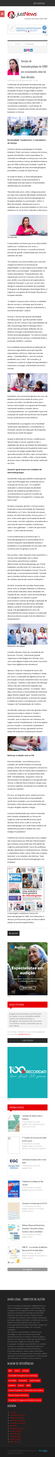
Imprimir (14, 933)
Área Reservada (39, 3)
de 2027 (13, 1425)
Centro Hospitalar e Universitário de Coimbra (26, 1390)
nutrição (25, 1371)
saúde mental (35, 1380)
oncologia (12, 1380)
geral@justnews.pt (24, 1034)
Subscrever (27, 1040)
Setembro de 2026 (17, 1415)
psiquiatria (23, 1380)
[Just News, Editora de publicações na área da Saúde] (27, 16)
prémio (21, 1385)
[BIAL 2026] (27, 29)
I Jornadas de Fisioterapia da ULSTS (34, 1203)
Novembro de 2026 (17, 1420)
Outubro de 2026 (17, 1418)
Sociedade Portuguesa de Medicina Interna (25, 1400)
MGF (10, 1371)
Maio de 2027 (15, 1436)
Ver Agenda (27, 1269)
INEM (28, 1385)
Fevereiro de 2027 (17, 1428)
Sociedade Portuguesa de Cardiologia (23, 1375)
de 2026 (13, 1412)
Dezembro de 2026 (17, 1423)
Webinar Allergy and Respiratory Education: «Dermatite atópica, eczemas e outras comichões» (33, 1228)
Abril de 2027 (15, 1433)
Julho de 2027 (15, 1441)
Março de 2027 (16, 1431)
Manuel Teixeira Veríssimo (18, 1395)
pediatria (12, 1385)
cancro (17, 1371)
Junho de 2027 (15, 1439)
